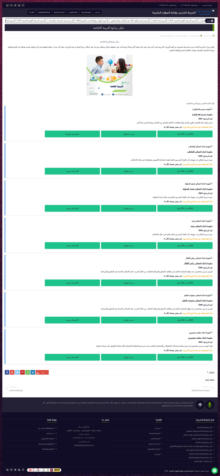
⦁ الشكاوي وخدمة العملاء (46, 444)
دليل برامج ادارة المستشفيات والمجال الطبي (197, 435)
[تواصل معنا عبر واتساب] (215, 471)
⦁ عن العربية (51, 433)
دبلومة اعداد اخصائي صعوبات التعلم (197, 300)
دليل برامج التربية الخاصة (203, 442)
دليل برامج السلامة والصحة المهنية (200, 454)
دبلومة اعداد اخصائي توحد (202, 226)
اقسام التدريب (73, 12)
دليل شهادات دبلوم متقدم (203, 461)
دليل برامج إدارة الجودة (204, 427)
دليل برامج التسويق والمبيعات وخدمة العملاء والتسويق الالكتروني (191, 446)
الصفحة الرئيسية (194, 36)
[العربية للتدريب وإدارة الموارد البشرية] (205, 14)
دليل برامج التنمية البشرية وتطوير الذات (199, 450)
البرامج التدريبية (86, 12)
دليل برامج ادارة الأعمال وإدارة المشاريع (199, 431)
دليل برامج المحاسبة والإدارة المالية (200, 457)
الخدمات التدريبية (59, 12)
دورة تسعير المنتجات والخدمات (70, 21)
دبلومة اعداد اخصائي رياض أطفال (198, 263)
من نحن (97, 12)
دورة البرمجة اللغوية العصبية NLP (192, 21)
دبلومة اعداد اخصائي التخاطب (200, 151)
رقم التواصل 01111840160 (189, 5)
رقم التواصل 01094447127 (168, 5)
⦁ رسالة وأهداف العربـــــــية (46, 428)
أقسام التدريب (155, 439)
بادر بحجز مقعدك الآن (174, 127)
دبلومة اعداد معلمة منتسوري (200, 337)
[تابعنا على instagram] (11, 5)
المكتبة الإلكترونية (44, 12)
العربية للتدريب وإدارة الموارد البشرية (173, 13)
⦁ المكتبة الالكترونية (48, 439)
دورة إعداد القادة (168, 21)
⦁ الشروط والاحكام (48, 449)
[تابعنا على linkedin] (7, 5)
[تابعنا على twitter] (15, 5)
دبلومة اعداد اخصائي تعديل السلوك (198, 188)
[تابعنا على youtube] (19, 5)
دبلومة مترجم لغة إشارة (202, 114)
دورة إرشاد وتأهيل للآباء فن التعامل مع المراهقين (139, 21)
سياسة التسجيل (207, 5)
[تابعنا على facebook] (23, 5)
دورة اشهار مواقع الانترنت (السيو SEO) (101, 21)
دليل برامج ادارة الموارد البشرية (202, 439)
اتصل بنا (31, 12)
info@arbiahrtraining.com (84, 445)
